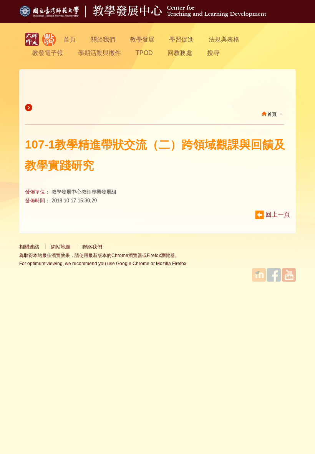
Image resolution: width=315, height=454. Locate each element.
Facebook (274, 275)
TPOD (144, 53)
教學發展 (142, 39)
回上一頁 (277, 214)
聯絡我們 (92, 247)
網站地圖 (61, 247)
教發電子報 (47, 53)
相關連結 (29, 247)
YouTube (289, 275)
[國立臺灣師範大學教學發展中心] (49, 39)
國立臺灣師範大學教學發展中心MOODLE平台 (259, 275)
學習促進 (181, 39)
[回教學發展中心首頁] (179, 15)
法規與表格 (224, 39)
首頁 (69, 39)
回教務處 (179, 53)
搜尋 (213, 53)
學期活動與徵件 (99, 53)
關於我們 (103, 39)
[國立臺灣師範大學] (56, 15)
